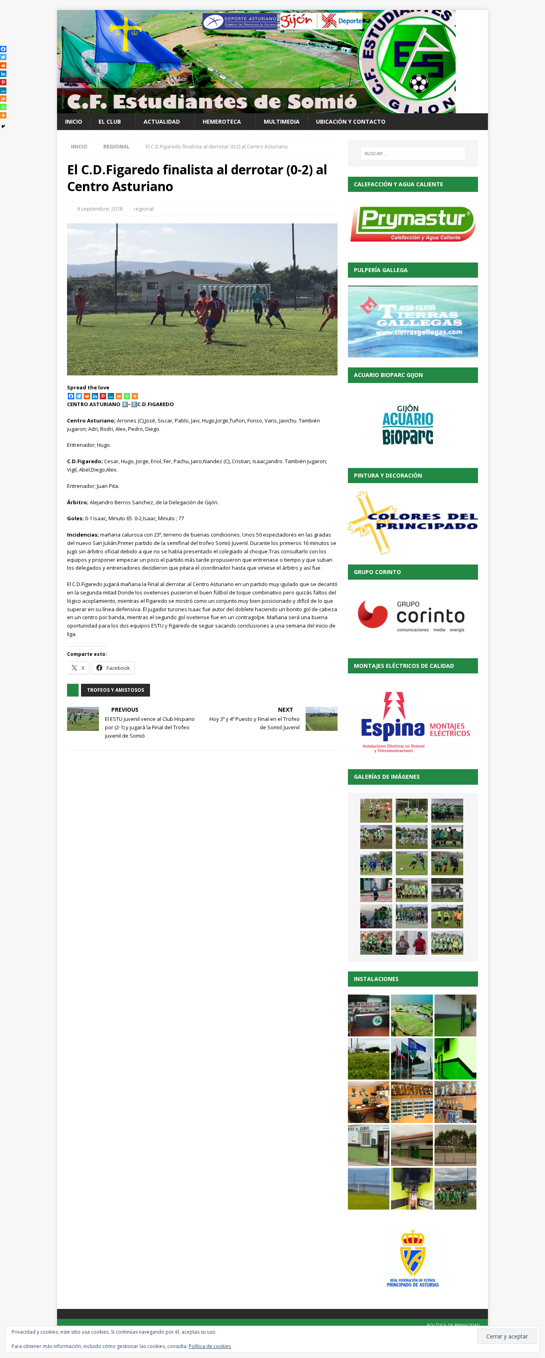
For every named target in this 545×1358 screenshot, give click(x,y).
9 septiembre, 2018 (99, 208)
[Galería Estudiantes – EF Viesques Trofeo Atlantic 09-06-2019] (447, 943)
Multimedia (282, 121)
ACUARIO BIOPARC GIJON (388, 375)
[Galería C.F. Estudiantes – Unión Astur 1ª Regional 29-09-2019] (376, 916)
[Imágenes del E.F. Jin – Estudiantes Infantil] (412, 811)
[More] (135, 396)
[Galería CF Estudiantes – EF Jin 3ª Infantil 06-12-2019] (376, 837)
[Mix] (119, 396)
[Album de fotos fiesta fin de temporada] (412, 943)
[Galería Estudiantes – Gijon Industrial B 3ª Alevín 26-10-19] (376, 863)
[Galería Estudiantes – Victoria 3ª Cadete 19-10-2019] (412, 863)
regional (144, 208)
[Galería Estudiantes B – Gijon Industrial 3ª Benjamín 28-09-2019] (412, 916)
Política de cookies (210, 1346)
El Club (110, 121)
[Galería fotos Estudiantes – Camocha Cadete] (376, 811)
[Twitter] (79, 396)
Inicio (73, 121)
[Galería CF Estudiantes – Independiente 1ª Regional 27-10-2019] (412, 837)
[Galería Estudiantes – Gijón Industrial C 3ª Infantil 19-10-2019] (447, 863)
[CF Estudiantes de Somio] (256, 109)
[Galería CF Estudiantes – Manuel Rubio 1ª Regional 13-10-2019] (447, 890)
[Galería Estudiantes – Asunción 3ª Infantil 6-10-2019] (412, 890)
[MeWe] (111, 396)
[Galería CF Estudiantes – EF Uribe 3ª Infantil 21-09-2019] (447, 916)
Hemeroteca (222, 121)
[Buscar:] (413, 153)
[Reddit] (87, 396)
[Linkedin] (95, 396)
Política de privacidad (453, 1325)
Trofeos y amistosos (115, 690)
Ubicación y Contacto (350, 121)
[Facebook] (71, 396)
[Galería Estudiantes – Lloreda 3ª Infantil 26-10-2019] (447, 837)
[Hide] (3, 126)
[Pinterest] (103, 396)
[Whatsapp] (127, 396)
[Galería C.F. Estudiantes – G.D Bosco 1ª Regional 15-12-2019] (447, 811)
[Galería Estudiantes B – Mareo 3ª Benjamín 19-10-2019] (376, 890)
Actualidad (162, 121)
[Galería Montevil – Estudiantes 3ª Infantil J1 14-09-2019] (376, 943)
